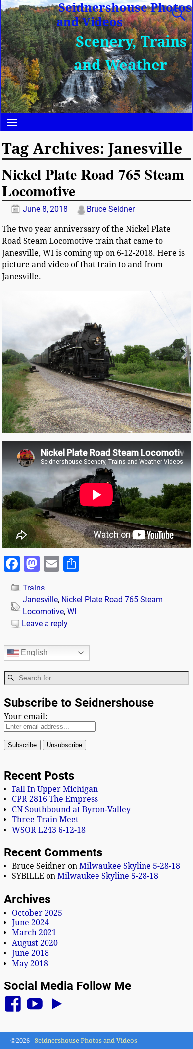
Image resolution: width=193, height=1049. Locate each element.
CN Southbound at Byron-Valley (71, 809)
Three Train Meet (45, 819)
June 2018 (30, 953)
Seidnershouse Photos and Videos (124, 15)
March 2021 (34, 932)
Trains (34, 587)
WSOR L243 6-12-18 (49, 830)
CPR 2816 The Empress (55, 799)
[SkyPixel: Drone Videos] (57, 999)
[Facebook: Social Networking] (14, 999)
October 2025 (37, 913)
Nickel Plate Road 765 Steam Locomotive (93, 182)
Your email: (26, 716)
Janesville (40, 599)
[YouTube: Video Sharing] (36, 999)
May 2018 (30, 963)
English (33, 652)
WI (71, 611)
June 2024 (30, 922)
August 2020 (35, 943)
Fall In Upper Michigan (55, 789)
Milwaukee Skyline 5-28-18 (129, 866)
